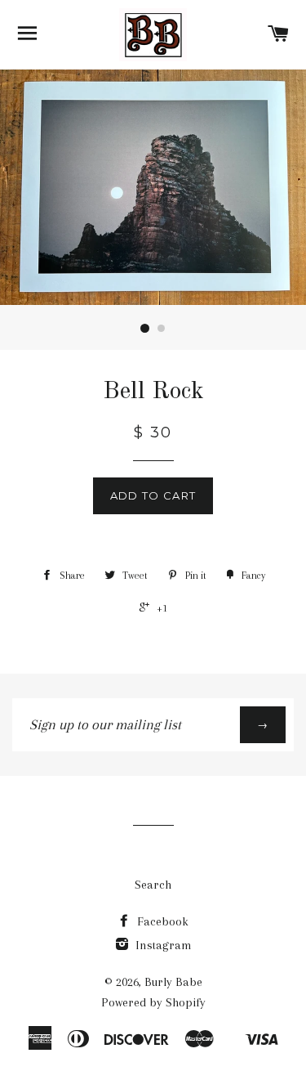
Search (153, 884)
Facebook (161, 921)
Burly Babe (173, 982)
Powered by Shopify (153, 1002)
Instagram (162, 945)
